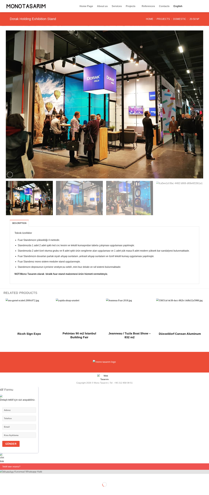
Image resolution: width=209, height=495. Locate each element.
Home (149, 19)
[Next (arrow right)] (12, 490)
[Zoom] (10, 175)
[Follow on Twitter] (197, 6)
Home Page (86, 6)
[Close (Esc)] (3, 477)
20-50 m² (194, 19)
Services (117, 6)
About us (102, 6)
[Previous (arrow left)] (3, 490)
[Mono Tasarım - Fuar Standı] (26, 6)
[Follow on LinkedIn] (201, 6)
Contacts (164, 6)
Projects (130, 6)
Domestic (179, 19)
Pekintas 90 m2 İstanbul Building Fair (79, 335)
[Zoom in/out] (12, 477)
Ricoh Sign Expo (29, 333)
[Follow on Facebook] (189, 6)
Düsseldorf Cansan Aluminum (180, 333)
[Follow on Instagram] (193, 6)
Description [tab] (19, 223)
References (148, 6)
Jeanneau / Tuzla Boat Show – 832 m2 (129, 335)
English (178, 6)
